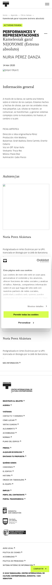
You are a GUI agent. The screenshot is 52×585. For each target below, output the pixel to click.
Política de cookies (11, 552)
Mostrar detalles (36, 306)
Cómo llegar (9, 420)
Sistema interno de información (18, 565)
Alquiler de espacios (12, 452)
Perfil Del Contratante (13, 495)
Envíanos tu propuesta (13, 456)
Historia (7, 476)
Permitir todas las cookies (26, 314)
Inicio (5, 15)
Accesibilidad (9, 433)
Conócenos (8, 467)
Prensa (6, 448)
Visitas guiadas (10, 424)
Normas (6, 437)
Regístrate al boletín (13, 401)
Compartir (38, 569)
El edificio (7, 471)
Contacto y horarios (13, 416)
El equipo (7, 484)
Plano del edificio (11, 441)
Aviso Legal (8, 548)
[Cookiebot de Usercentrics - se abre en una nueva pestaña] (37, 260)
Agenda (14, 15)
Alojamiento (9, 429)
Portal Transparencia (13, 499)
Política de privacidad (13, 561)
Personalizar (24, 322)
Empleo (6, 491)
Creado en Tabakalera (13, 480)
